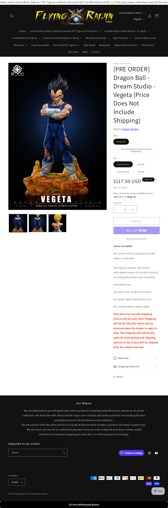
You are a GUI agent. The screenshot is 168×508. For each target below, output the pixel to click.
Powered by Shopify (39, 494)
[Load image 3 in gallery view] (57, 223)
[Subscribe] (63, 453)
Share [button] (120, 376)
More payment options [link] (136, 238)
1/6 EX (142, 165)
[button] (11, 16)
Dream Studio (130, 129)
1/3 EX (142, 172)
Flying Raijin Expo (23, 494)
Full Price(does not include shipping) (137, 151)
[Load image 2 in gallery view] (38, 223)
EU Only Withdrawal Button (84, 504)
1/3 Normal (125, 172)
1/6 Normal (125, 165)
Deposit (123, 142)
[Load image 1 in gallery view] (18, 223)
